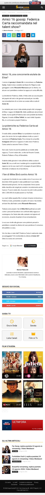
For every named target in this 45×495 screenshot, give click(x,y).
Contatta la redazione (25, 482)
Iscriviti (38, 305)
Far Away (15, 451)
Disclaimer (14, 484)
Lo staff (15, 482)
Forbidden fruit (17, 461)
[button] (42, 7)
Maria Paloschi (8, 30)
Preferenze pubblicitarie (26, 484)
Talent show (11, 12)
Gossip (25, 15)
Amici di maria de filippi (24, 12)
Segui (39, 297)
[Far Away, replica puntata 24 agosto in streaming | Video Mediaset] (6, 449)
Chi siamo (8, 482)
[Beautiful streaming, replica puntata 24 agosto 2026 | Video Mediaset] (6, 470)
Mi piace (38, 292)
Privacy (36, 482)
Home (4, 12)
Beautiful (15, 471)
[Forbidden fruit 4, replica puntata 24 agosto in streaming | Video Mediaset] (6, 459)
